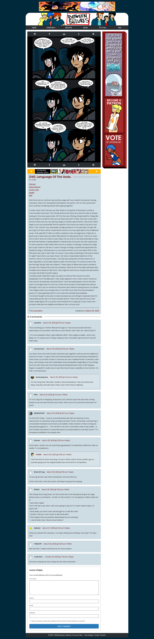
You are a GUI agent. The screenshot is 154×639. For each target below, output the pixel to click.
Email (31, 605)
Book (85, 27)
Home (34, 27)
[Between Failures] (77, 19)
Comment (32, 579)
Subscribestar (35, 187)
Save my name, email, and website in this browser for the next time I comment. (58, 621)
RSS (119, 27)
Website (32, 613)
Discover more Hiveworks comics (42, 171)
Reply (68, 323)
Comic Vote (34, 190)
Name (31, 598)
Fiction (102, 27)
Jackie (33, 180)
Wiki (30, 195)
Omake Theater (100, 635)
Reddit (31, 192)
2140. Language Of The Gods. (50, 176)
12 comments (36, 311)
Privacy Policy (77, 635)
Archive (68, 27)
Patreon (32, 184)
